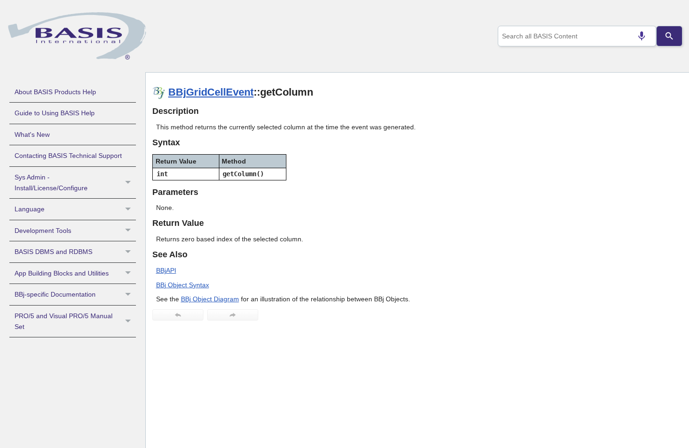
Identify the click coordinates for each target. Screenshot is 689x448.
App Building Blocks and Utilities (62, 273)
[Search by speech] (642, 36)
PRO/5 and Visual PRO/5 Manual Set (63, 321)
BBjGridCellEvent (211, 92)
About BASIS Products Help (55, 92)
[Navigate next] (232, 315)
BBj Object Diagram (210, 299)
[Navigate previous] (177, 315)
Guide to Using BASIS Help (55, 113)
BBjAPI (166, 270)
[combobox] (577, 36)
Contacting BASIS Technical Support (68, 155)
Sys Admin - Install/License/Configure (51, 182)
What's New (32, 134)
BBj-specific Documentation (55, 294)
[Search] (669, 36)
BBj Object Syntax (182, 285)
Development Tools (43, 230)
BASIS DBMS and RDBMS (53, 251)
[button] (129, 183)
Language (30, 209)
